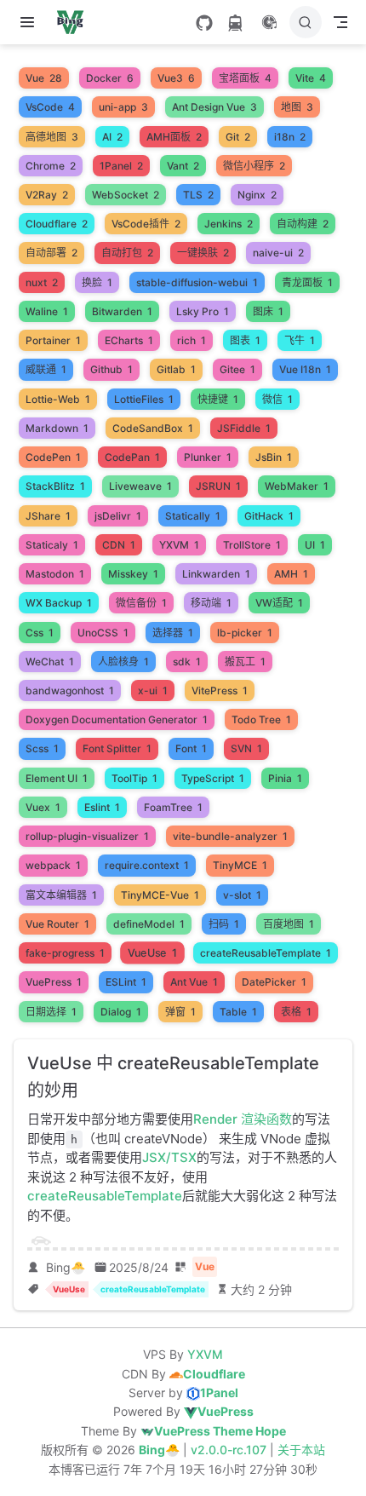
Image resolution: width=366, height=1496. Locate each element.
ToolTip (134, 778)
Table (238, 1011)
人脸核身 (123, 661)
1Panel (121, 165)
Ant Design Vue (214, 107)
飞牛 (299, 340)
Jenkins (228, 223)
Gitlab (176, 369)
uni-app (123, 107)
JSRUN (218, 486)
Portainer (53, 340)
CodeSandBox (152, 428)
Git (238, 136)
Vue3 (176, 78)
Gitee (237, 369)
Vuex (43, 807)
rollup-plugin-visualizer (87, 836)
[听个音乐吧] (269, 22)
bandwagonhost (70, 690)
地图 (297, 107)
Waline (47, 311)
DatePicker (274, 981)
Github (111, 369)
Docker (110, 78)
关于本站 (301, 1449)
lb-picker (244, 632)
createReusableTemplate (265, 953)
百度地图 (288, 924)
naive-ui (278, 252)
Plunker (208, 457)
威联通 (46, 369)
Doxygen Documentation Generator (117, 719)
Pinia (285, 778)
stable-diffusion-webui (197, 282)
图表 (245, 340)
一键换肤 (203, 252)
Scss (42, 748)
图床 (268, 311)
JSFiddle (244, 428)
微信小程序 (254, 165)
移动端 (211, 602)
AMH (291, 573)
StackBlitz (55, 486)
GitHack (269, 515)
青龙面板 (307, 282)
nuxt (42, 282)
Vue (44, 78)
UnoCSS (103, 632)
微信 (277, 399)
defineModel (149, 924)
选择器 (172, 632)
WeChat (50, 661)
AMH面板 (174, 136)
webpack (53, 865)
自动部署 (51, 252)
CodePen (53, 457)
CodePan (132, 457)
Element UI (57, 778)
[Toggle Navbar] (340, 22)
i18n (290, 136)
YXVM (179, 544)
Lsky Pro (202, 311)
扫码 (224, 924)
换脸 (97, 282)
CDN (118, 544)
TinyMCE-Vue (160, 895)
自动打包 (127, 252)
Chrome (51, 165)
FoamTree (173, 807)
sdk (187, 661)
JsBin (273, 457)
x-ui (153, 690)
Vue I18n (305, 369)
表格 (296, 1011)
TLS (198, 194)
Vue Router (57, 924)
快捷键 (217, 399)
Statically (192, 515)
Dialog (120, 1011)
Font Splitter (117, 748)
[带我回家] (75, 22)
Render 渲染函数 (242, 1119)
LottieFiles (144, 399)
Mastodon (55, 573)
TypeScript (212, 778)
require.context (147, 865)
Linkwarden (216, 573)
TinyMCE (240, 865)
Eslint (102, 807)
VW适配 (279, 602)
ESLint (126, 981)
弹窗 (180, 1011)
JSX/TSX (169, 1157)
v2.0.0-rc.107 (230, 1449)
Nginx (257, 194)
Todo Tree (261, 719)
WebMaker (297, 486)
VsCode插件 (146, 223)
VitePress (220, 690)
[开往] (235, 23)
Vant (183, 165)
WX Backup (59, 602)
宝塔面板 (245, 78)
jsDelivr (117, 515)
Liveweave (140, 486)
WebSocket (125, 194)
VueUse (153, 953)
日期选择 (51, 1011)
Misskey (133, 573)
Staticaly (52, 544)
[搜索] (305, 22)
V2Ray (47, 194)
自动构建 (303, 223)
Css (40, 632)
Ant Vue (194, 981)
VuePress (54, 981)
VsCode (50, 107)
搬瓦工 (245, 661)
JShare (48, 515)
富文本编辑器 (61, 895)
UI (315, 544)
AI (112, 136)
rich (191, 340)
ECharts (129, 340)
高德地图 (52, 136)
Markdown (57, 428)
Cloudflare (57, 223)
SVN (246, 748)
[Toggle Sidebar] (31, 22)
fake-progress (65, 953)
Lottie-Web (58, 399)
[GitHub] (204, 23)
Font (191, 748)
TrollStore (252, 544)
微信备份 (141, 602)
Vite (310, 78)
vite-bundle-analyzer (230, 836)
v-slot (242, 895)
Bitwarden (122, 311)
